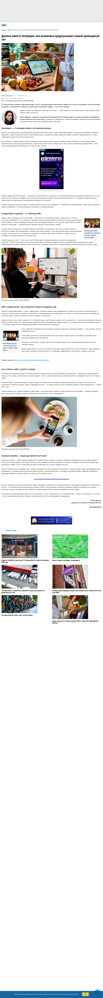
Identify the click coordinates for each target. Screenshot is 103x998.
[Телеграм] (20, 25)
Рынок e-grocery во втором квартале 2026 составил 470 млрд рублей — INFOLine (75, 622)
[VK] (29, 25)
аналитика (20, 98)
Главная (4, 30)
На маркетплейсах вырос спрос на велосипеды (17, 615)
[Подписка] (75, 25)
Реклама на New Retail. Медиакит (51, 191)
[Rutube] (66, 25)
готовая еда (12, 98)
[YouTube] (57, 25)
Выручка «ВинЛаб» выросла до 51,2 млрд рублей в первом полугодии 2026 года (25, 561)
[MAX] (38, 25)
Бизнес (10, 30)
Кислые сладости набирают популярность (66, 560)
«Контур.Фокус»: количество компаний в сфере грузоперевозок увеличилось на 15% (23, 591)
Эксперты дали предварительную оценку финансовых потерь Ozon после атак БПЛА (76, 591)
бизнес (7, 98)
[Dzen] (48, 25)
